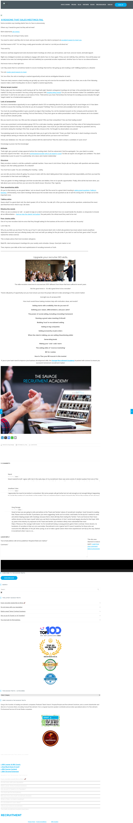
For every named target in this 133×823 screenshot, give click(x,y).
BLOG (79, 4)
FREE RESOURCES (101, 4)
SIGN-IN (110, 4)
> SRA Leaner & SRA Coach (11, 764)
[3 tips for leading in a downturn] (132, 411)
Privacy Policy (31, 821)
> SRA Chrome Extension (10, 771)
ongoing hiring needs (54, 92)
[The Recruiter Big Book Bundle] (1, 411)
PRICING (73, 4)
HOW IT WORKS (65, 4)
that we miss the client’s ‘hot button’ (28, 214)
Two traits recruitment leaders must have (15, 809)
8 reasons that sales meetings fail (22, 20)
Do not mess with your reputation (11, 607)
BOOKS (92, 4)
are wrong (15, 32)
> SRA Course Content (9, 769)
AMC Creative (54, 821)
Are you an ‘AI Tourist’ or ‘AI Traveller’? (13, 615)
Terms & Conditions (41, 821)
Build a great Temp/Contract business (13, 611)
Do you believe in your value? (11, 802)
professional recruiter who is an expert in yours (46, 153)
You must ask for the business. (10, 620)
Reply (16, 476)
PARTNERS (86, 4)
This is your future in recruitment (11, 806)
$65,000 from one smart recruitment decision (16, 796)
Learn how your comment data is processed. (93, 546)
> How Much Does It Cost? (10, 767)
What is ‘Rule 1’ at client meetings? (12, 799)
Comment (5, 544)
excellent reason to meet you (71, 40)
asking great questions (82, 190)
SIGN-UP (120, 4)
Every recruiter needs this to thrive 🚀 (13, 603)
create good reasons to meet (17, 72)
